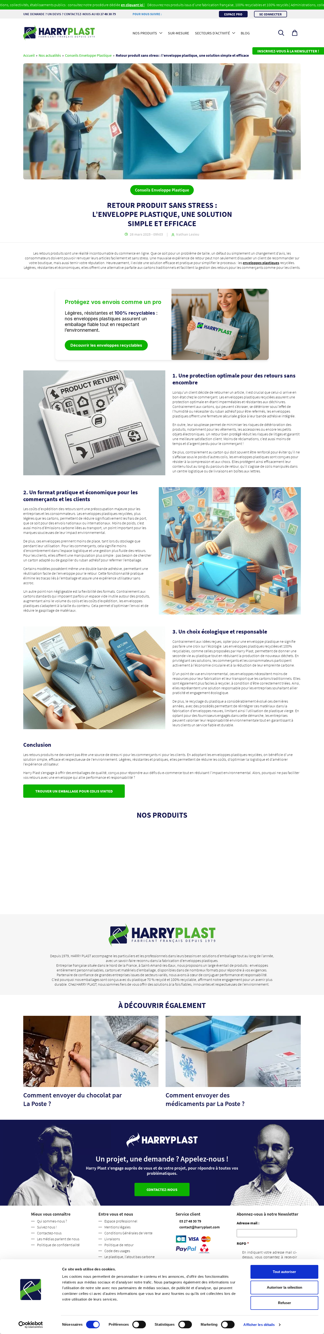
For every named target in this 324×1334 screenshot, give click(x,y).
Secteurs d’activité (212, 33)
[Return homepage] (59, 32)
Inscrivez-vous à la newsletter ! (288, 51)
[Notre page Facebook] (163, 14)
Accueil (29, 55)
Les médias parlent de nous (58, 1238)
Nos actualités (50, 55)
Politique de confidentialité (58, 1244)
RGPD (243, 1243)
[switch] (139, 1324)
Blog (245, 33)
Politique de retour (119, 1244)
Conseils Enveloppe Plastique (88, 55)
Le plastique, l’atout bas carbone (129, 1256)
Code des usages (117, 1250)
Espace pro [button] (233, 14)
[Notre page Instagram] (166, 14)
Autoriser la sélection (284, 1287)
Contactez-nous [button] (162, 1189)
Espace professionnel (120, 1221)
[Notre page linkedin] (165, 14)
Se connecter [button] (270, 14)
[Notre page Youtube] (168, 14)
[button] (295, 33)
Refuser (284, 1303)
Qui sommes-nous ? (52, 1221)
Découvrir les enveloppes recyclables (106, 345)
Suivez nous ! (47, 1227)
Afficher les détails (259, 1325)
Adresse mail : (248, 1223)
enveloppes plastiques (261, 262)
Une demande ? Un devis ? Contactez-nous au (69, 14)
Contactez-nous (49, 1233)
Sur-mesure (178, 33)
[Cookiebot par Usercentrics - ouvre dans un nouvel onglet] (30, 1324)
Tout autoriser (284, 1272)
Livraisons (112, 1238)
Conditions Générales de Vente (128, 1233)
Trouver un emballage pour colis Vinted (74, 791)
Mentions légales (117, 1227)
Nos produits (145, 33)
